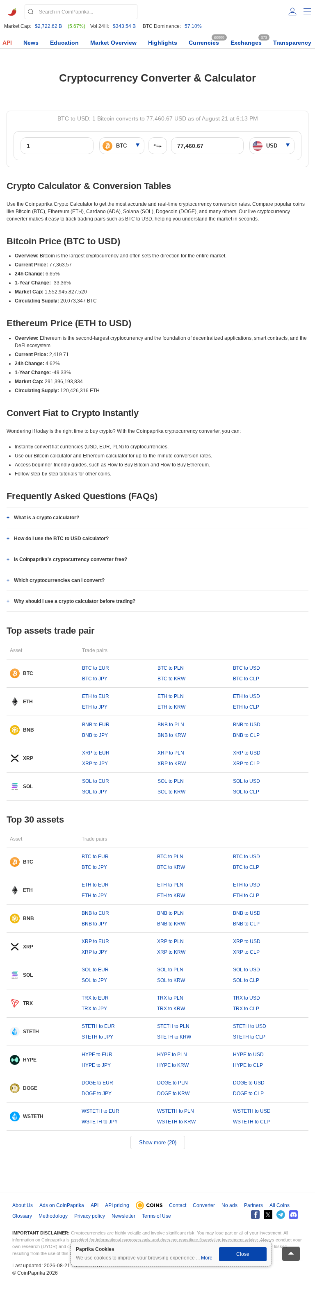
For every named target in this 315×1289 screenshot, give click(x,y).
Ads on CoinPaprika (61, 1205)
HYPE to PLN (172, 1054)
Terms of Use (156, 1216)
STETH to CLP (249, 1037)
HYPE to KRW (173, 1065)
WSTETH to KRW (176, 1122)
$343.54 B (124, 26)
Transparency (292, 42)
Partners (253, 1205)
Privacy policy (89, 1216)
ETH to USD (246, 696)
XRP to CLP (246, 763)
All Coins (279, 1205)
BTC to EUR (95, 668)
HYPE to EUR (97, 1054)
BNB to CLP (246, 735)
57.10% (193, 26)
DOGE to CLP (248, 1093)
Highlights (162, 42)
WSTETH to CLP (251, 1122)
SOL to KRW (171, 792)
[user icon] (292, 11)
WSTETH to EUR (100, 1111)
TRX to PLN (170, 998)
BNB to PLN (171, 724)
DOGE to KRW (173, 1093)
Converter (204, 1205)
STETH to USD (249, 1026)
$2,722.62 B (48, 26)
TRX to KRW (171, 1009)
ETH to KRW (171, 707)
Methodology (53, 1216)
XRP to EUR (96, 753)
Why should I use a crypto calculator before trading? (74, 601)
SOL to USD (246, 781)
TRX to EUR (95, 998)
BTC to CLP (246, 679)
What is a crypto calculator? (46, 518)
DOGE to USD (249, 1083)
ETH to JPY (94, 707)
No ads (229, 1205)
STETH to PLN (173, 1026)
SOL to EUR (95, 781)
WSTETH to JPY (100, 1122)
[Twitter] (268, 1214)
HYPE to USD (248, 1054)
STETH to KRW (174, 1037)
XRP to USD (246, 753)
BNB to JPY (95, 735)
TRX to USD (246, 998)
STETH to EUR (98, 1026)
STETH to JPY (97, 1037)
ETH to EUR (95, 696)
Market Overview (113, 42)
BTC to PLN (171, 668)
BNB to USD (246, 724)
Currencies (204, 42)
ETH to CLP (246, 707)
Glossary (22, 1216)
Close (242, 1254)
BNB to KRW (172, 735)
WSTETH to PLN (175, 1111)
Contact (177, 1205)
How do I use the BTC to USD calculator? (61, 538)
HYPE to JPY (96, 1065)
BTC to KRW (171, 679)
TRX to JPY (94, 1009)
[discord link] (293, 1214)
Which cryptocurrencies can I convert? (59, 580)
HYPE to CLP (248, 1065)
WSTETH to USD (252, 1111)
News (31, 42)
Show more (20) (157, 1142)
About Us (22, 1205)
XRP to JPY (95, 763)
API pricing (117, 1205)
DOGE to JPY (97, 1093)
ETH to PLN (171, 696)
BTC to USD (246, 668)
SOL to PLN (171, 781)
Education (64, 42)
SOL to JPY (94, 792)
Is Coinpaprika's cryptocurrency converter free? (70, 559)
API (7, 42)
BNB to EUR (96, 724)
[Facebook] (255, 1214)
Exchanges (246, 42)
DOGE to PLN (172, 1083)
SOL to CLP (246, 792)
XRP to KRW (172, 763)
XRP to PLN (171, 753)
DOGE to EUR (97, 1083)
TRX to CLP (246, 1009)
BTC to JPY (94, 679)
